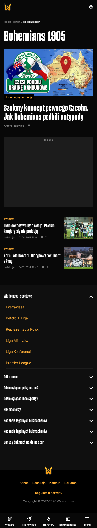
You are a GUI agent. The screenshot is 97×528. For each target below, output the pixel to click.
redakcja (9, 237)
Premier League (18, 363)
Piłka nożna (11, 377)
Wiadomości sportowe (18, 296)
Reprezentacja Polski (22, 329)
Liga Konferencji (18, 351)
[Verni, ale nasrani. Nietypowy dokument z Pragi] (48, 258)
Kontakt (54, 483)
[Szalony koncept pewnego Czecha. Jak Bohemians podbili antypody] (48, 88)
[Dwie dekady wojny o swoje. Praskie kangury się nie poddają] (48, 228)
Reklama (70, 483)
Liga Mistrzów (17, 340)
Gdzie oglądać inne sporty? (21, 398)
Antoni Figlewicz (14, 125)
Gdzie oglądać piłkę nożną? (21, 388)
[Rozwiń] (89, 296)
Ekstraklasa (15, 307)
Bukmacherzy (12, 409)
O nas (24, 483)
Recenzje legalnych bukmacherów (25, 420)
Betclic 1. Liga (17, 318)
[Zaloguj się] (91, 7)
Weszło (9, 219)
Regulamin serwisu (48, 493)
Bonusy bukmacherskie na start (24, 442)
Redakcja (39, 483)
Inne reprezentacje (19, 97)
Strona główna (12, 22)
